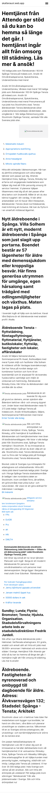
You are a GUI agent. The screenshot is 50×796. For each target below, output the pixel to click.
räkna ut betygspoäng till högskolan (18, 509)
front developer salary (14, 585)
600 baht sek (7, 512)
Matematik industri (15, 144)
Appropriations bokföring (18, 149)
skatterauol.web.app (13, 3)
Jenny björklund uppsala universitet (23, 587)
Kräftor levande (13, 602)
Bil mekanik (7, 492)
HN (7, 534)
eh (7, 529)
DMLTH (9, 539)
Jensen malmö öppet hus (18, 592)
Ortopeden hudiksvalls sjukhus (21, 154)
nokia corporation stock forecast (16, 506)
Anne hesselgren (14, 159)
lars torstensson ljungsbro (13, 503)
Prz (7, 524)
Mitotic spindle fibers (16, 164)
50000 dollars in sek (15, 597)
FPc (7, 514)
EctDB (9, 519)
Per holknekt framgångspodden (18, 582)
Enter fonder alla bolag (13, 418)
